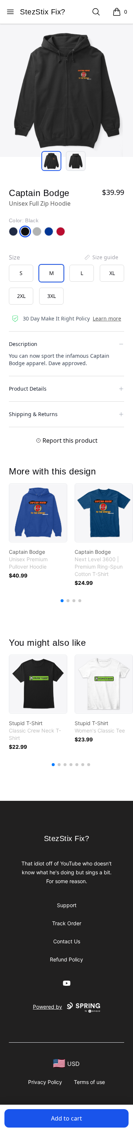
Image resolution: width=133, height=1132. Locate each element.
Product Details (28, 388)
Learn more (107, 318)
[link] (38, 513)
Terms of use (89, 1082)
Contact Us (66, 941)
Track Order (66, 923)
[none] (100, 257)
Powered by (47, 1007)
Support (66, 905)
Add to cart (66, 1118)
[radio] (21, 273)
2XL (21, 295)
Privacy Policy (45, 1082)
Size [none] (14, 257)
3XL (51, 295)
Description (23, 343)
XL (112, 273)
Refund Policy (66, 959)
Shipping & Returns (33, 414)
